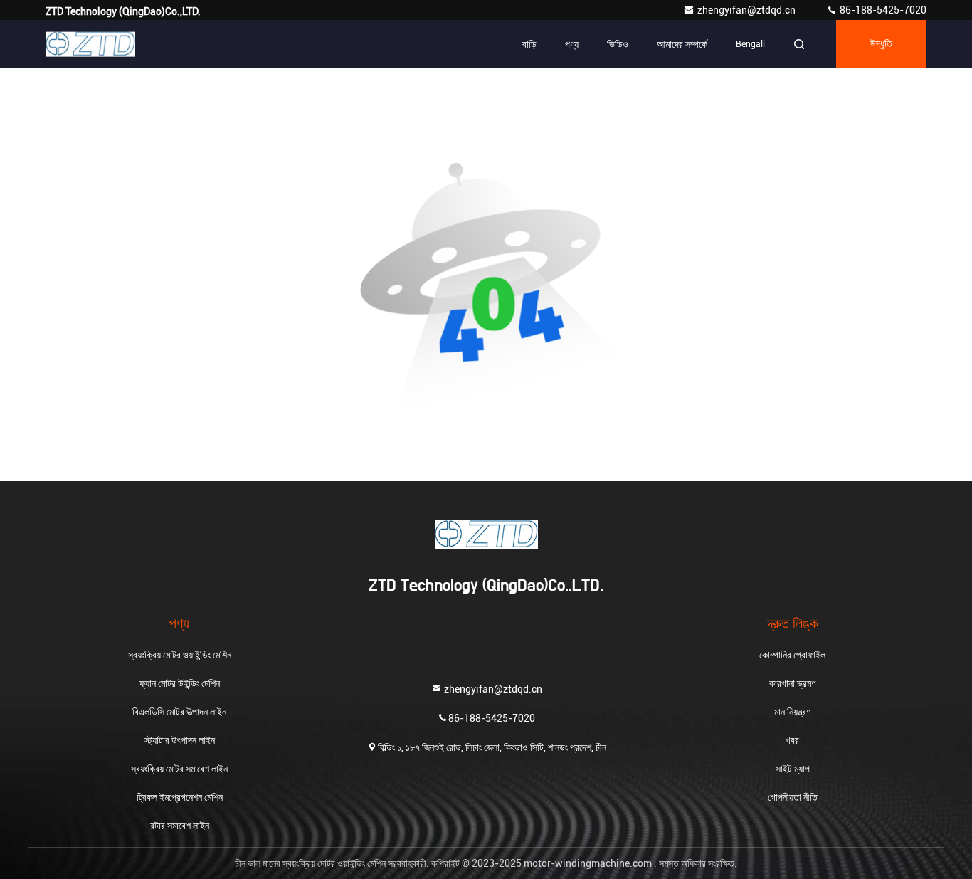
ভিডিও (617, 44)
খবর (792, 740)
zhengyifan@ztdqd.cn (747, 10)
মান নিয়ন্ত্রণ (792, 711)
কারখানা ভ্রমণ (792, 683)
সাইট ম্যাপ (793, 768)
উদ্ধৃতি (881, 44)
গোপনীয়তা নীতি (793, 797)
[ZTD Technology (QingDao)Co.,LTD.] (90, 44)
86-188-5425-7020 (882, 10)
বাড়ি (529, 44)
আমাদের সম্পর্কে (682, 44)
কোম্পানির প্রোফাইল (792, 654)
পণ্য (572, 44)
